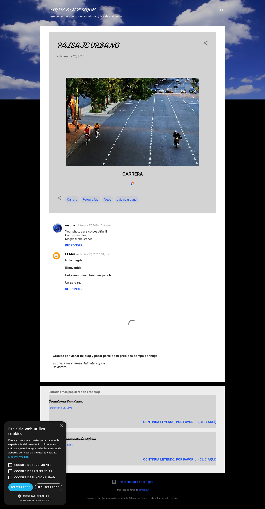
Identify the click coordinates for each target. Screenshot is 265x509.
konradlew (144, 489)
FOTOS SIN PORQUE (72, 9)
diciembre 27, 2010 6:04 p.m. (93, 254)
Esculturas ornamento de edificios (72, 438)
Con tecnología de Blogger (135, 482)
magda (70, 225)
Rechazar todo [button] (48, 487)
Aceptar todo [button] (21, 487)
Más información (18, 456)
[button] (205, 43)
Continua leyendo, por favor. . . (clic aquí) (179, 422)
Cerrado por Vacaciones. (66, 401)
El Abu (70, 254)
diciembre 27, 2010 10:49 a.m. (94, 225)
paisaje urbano (127, 199)
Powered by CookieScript (35, 500)
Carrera (72, 199)
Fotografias (90, 199)
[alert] (35, 463)
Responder (73, 245)
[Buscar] (222, 11)
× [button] (61, 425)
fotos (107, 199)
